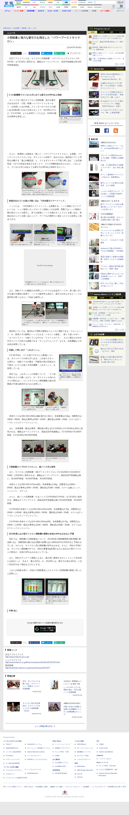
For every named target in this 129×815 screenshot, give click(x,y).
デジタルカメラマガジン (14, 770)
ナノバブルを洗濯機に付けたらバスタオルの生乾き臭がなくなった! (112, 342)
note (61, 53)
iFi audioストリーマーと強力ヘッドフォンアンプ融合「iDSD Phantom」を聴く (112, 103)
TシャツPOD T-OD (62, 752)
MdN (76, 763)
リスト (25, 53)
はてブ (48, 53)
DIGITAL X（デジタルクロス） (37, 759)
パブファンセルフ (105, 759)
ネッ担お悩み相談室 (13, 763)
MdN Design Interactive (85, 770)
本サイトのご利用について (12, 787)
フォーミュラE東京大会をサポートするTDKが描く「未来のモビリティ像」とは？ (112, 94)
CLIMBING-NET (60, 766)
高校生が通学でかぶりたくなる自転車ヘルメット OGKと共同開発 (112, 276)
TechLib (80, 777)
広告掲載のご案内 (42, 787)
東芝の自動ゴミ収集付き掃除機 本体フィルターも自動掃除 (112, 259)
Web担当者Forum (12, 748)
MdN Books (81, 766)
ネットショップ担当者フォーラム (38, 748)
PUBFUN (100, 756)
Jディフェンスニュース (85, 748)
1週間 (111, 32)
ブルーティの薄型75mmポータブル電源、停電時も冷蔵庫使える (112, 157)
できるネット (10, 774)
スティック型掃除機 (81, 11)
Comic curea (103, 748)
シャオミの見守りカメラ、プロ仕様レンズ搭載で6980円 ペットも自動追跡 (112, 193)
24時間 (102, 32)
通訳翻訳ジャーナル (84, 752)
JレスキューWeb (83, 756)
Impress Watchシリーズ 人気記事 (107, 294)
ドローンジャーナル (13, 759)
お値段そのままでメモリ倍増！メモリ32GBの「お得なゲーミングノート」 (112, 85)
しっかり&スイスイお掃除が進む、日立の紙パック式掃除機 (72, 689)
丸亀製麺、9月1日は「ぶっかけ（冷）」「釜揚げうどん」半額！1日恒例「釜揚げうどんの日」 (108, 321)
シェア (36, 53)
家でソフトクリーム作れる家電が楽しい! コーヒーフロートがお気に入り (112, 206)
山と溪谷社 (56, 759)
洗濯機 (94, 11)
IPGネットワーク (102, 762)
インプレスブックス (34, 769)
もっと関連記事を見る (44, 726)
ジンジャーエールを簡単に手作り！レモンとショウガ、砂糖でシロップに (112, 232)
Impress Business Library (36, 752)
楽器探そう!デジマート (63, 748)
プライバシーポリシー (72, 787)
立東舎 (57, 756)
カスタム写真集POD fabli (108, 769)
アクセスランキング (102, 29)
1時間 (92, 32)
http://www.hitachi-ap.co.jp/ (17, 657)
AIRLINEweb (81, 744)
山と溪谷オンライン (62, 762)
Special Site (99, 69)
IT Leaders (9, 756)
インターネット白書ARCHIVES (16, 778)
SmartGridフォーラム (34, 744)
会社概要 (86, 787)
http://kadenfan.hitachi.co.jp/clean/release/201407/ (27, 668)
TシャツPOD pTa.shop (107, 766)
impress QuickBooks (106, 752)
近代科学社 (56, 770)
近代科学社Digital (61, 773)
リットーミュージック (62, 744)
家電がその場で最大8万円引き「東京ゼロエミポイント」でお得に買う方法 (112, 359)
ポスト (18, 53)
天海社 (101, 744)
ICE (98, 741)
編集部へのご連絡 (56, 787)
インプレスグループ (98, 787)
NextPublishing (32, 773)
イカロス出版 (79, 741)
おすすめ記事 (99, 334)
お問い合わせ (28, 787)
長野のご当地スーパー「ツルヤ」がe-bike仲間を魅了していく (112, 148)
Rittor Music (57, 741)
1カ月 (121, 32)
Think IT (8, 744)
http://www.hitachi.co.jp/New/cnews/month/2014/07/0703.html (32, 662)
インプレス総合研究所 (13, 752)
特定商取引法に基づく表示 (117, 787)
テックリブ (78, 774)
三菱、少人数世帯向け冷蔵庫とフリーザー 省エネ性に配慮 (112, 167)
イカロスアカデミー (84, 759)
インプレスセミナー (34, 756)
